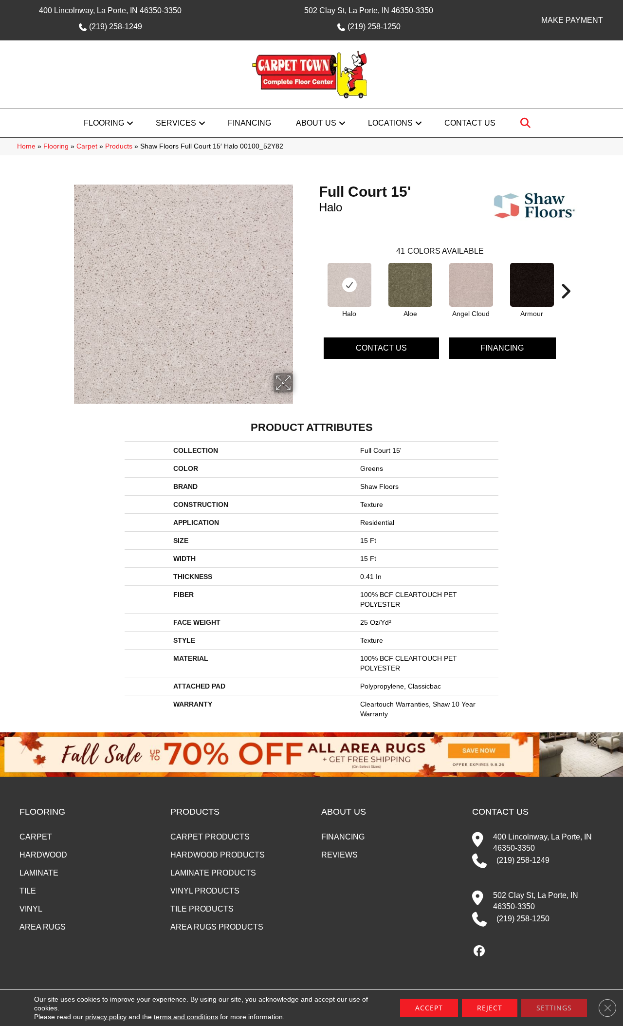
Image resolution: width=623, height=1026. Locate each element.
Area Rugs (42, 927)
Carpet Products (210, 837)
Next (565, 276)
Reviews (339, 855)
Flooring (104, 123)
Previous (314, 276)
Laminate (38, 873)
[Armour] (532, 285)
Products (118, 146)
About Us (316, 123)
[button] (130, 123)
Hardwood (43, 855)
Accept (429, 1007)
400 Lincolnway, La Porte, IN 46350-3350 (110, 10)
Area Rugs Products (216, 927)
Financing (249, 123)
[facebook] (479, 951)
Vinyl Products (204, 891)
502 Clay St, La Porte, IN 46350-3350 (368, 10)
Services (176, 123)
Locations (390, 123)
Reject (489, 1007)
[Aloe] (410, 285)
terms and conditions (186, 1017)
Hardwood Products (217, 855)
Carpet (86, 146)
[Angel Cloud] (471, 285)
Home (26, 146)
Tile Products (202, 909)
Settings (554, 1007)
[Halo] (349, 285)
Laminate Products (213, 873)
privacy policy (106, 1017)
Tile (27, 891)
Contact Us (469, 123)
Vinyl (30, 909)
